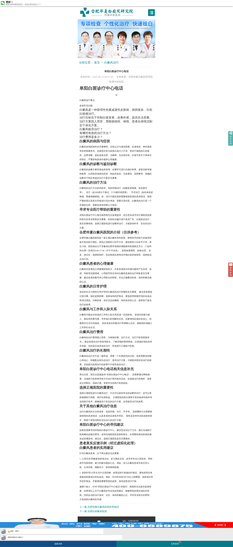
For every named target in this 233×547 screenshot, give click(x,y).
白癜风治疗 (111, 62)
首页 (97, 62)
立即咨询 (175, 543)
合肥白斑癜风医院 (97, 511)
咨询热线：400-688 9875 (117, 2)
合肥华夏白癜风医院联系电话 (103, 507)
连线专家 (58, 544)
